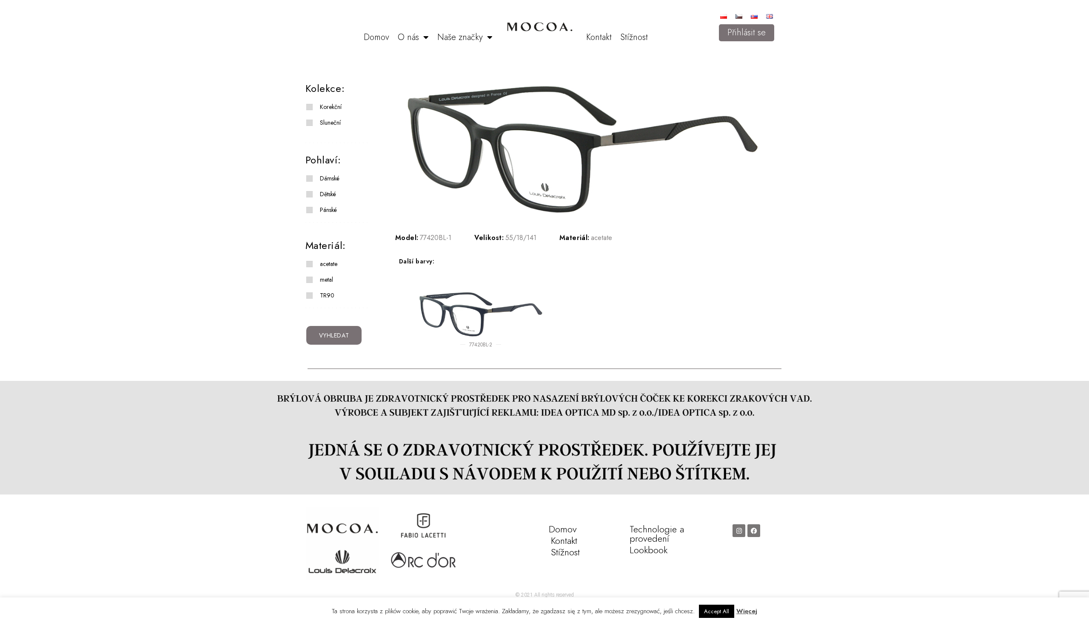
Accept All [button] (716, 611)
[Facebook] (753, 530)
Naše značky (460, 37)
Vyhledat (334, 335)
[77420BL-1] (582, 149)
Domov (376, 37)
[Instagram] (739, 530)
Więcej (746, 611)
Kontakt (599, 37)
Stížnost (634, 37)
